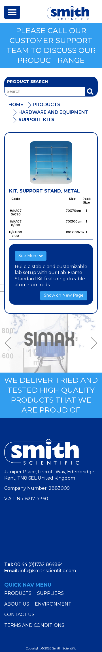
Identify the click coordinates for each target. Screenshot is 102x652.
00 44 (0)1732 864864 (38, 564)
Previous (10, 343)
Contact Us (19, 614)
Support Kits (36, 119)
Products (46, 104)
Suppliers (50, 593)
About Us (16, 604)
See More (28, 255)
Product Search (27, 81)
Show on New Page (64, 295)
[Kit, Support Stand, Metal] (51, 162)
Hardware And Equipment (53, 112)
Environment (53, 604)
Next (92, 343)
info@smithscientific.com (48, 570)
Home (15, 104)
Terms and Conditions (34, 625)
